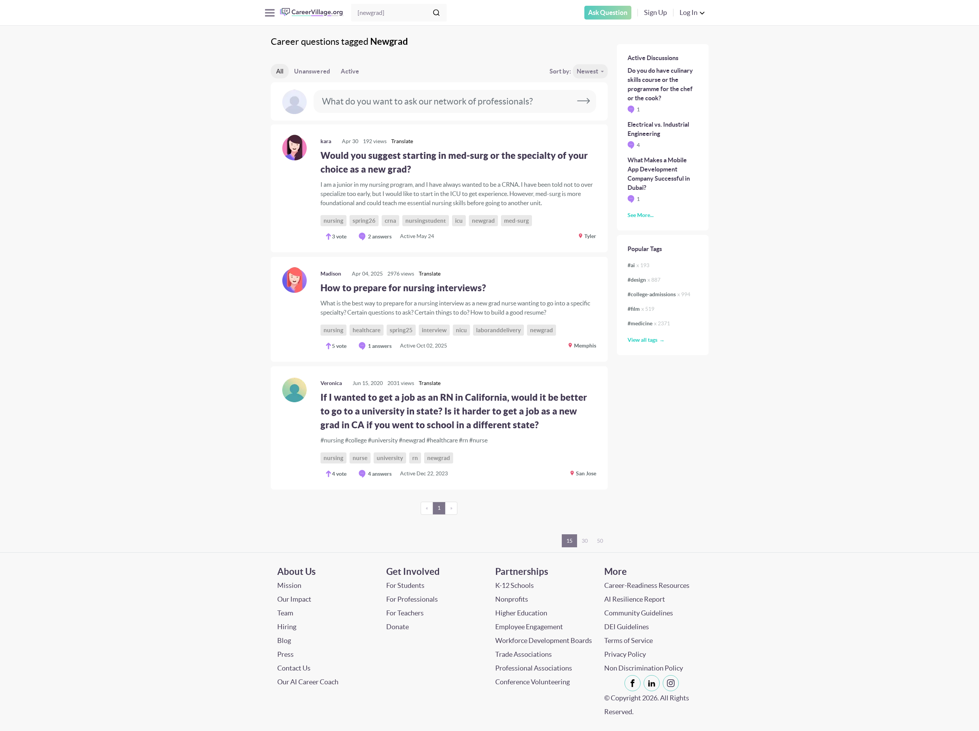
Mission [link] (289, 585)
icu (459, 220)
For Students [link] (405, 585)
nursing (333, 220)
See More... (641, 215)
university (390, 458)
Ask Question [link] (608, 12)
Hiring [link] (286, 627)
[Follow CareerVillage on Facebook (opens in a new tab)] (634, 683)
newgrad (483, 220)
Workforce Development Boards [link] (543, 640)
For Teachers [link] (405, 613)
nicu (461, 330)
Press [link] (285, 654)
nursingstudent (425, 220)
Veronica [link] (331, 383)
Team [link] (285, 613)
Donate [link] (397, 627)
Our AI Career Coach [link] (307, 682)
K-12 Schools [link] (514, 585)
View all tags (642, 340)
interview (434, 330)
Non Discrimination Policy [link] (643, 668)
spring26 (364, 220)
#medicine (649, 323)
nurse (360, 458)
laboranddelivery (498, 330)
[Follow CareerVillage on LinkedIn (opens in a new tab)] (653, 683)
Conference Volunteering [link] (532, 682)
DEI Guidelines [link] (626, 627)
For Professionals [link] (412, 599)
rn (415, 458)
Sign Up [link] (655, 12)
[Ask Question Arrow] (583, 101)
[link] (439, 188)
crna (390, 220)
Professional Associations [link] (533, 668)
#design (644, 280)
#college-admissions (659, 294)
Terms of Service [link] (628, 640)
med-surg (516, 220)
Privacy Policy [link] (625, 654)
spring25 (401, 330)
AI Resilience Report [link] (634, 599)
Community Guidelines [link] (638, 613)
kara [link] (325, 141)
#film (641, 309)
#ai (638, 265)
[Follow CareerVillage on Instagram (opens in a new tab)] (672, 683)
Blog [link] (284, 640)
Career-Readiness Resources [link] (647, 585)
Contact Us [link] (294, 668)
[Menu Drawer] (270, 13)
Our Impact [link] (294, 599)
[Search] (436, 12)
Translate (402, 141)
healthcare (367, 330)
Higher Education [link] (521, 613)
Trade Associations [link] (523, 654)
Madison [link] (330, 274)
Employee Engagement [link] (529, 627)
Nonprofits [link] (511, 599)
